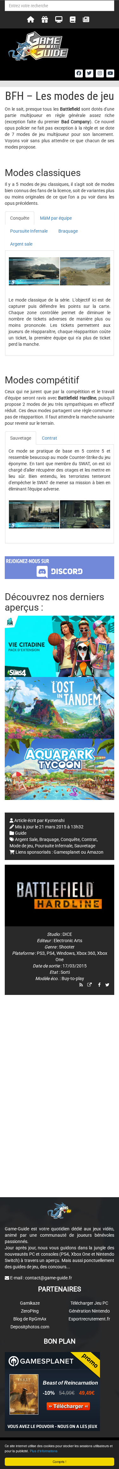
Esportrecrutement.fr (89, 1318)
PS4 (51, 953)
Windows (65, 953)
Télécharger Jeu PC (89, 1303)
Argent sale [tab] (21, 244)
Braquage (49, 839)
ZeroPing (30, 1311)
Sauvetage (84, 845)
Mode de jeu (21, 845)
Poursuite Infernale (53, 845)
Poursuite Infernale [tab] (29, 231)
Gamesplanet (67, 852)
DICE (67, 934)
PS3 (41, 953)
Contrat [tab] (49, 438)
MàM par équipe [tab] (56, 218)
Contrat (89, 839)
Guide (20, 833)
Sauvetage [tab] (20, 438)
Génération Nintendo (89, 1311)
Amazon (95, 852)
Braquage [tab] (68, 231)
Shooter (67, 946)
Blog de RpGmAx (29, 1318)
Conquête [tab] (19, 218)
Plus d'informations (43, 1450)
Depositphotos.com (29, 1326)
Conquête (70, 839)
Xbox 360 (85, 953)
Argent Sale (26, 839)
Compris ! (59, 1461)
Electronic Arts (68, 940)
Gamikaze (30, 1303)
